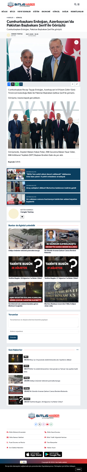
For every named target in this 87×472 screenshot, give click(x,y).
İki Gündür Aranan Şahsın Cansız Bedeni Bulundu (45, 391)
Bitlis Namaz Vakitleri (17, 437)
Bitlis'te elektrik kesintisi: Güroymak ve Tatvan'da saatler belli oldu (51, 370)
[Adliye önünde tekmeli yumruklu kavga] (25, 239)
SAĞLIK (65, 12)
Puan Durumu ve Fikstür (17, 442)
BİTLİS (12, 12)
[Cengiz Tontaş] (13, 214)
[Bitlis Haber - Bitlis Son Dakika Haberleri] (21, 4)
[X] (39, 424)
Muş (26, 356)
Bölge (27, 378)
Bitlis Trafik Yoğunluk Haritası (57, 437)
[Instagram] (43, 424)
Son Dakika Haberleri (16, 447)
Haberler (10, 17)
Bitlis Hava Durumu (53, 432)
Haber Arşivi (51, 447)
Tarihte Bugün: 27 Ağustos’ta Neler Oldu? (61, 278)
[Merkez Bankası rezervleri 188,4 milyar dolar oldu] (61, 292)
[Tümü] (77, 350)
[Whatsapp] (51, 424)
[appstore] (34, 454)
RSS (24, 462)
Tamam (78, 469)
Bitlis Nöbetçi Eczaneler (17, 432)
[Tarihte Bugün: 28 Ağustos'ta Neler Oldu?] (25, 266)
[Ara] (75, 4)
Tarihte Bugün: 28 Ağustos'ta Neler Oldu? (25, 278)
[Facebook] (36, 424)
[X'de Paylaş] (13, 84)
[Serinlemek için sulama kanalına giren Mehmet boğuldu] (25, 292)
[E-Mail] (22, 217)
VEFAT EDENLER (24, 12)
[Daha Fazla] (21, 84)
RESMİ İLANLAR (77, 12)
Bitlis (26, 366)
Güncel (19, 17)
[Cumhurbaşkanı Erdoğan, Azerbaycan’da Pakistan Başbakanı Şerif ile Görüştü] (43, 60)
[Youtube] (47, 424)
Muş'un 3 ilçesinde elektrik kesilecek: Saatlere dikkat (47, 360)
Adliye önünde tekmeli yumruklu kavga (24, 250)
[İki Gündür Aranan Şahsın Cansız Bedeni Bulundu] (61, 239)
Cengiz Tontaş (27, 212)
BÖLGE (4, 12)
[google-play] (53, 454)
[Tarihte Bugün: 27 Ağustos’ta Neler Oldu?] (61, 266)
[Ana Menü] (78, 4)
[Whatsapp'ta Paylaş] (17, 84)
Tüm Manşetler (52, 442)
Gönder (13, 337)
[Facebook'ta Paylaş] (9, 84)
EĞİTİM (36, 12)
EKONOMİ (46, 12)
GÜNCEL (56, 12)
